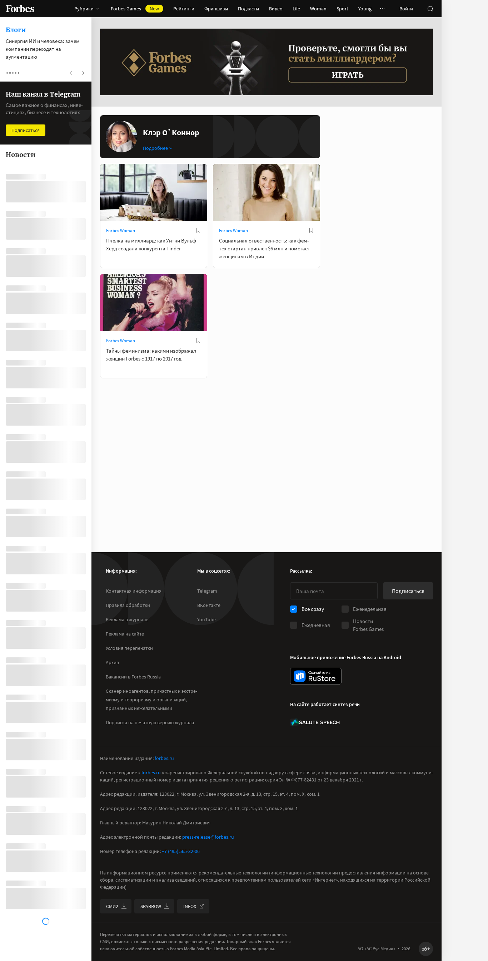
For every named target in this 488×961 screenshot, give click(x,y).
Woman (318, 8)
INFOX (189, 906)
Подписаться (408, 590)
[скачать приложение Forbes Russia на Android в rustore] (316, 676)
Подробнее (155, 148)
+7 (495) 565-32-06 (181, 851)
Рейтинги (183, 8)
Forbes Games (135, 8)
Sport (342, 8)
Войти (406, 8)
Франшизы (216, 8)
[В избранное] (198, 230)
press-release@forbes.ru (208, 837)
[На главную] (20, 8)
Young (365, 8)
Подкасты (248, 8)
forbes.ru (164, 758)
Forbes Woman (120, 230)
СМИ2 (112, 906)
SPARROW (150, 906)
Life (296, 8)
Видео (276, 8)
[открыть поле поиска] (430, 8)
